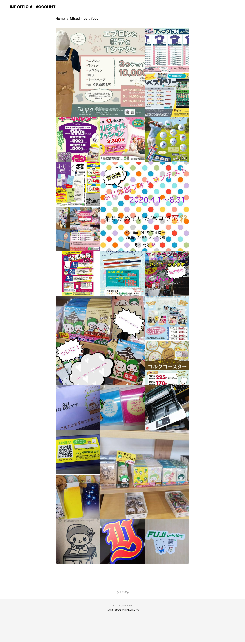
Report (109, 610)
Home (60, 18)
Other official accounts (127, 610)
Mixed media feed (84, 18)
